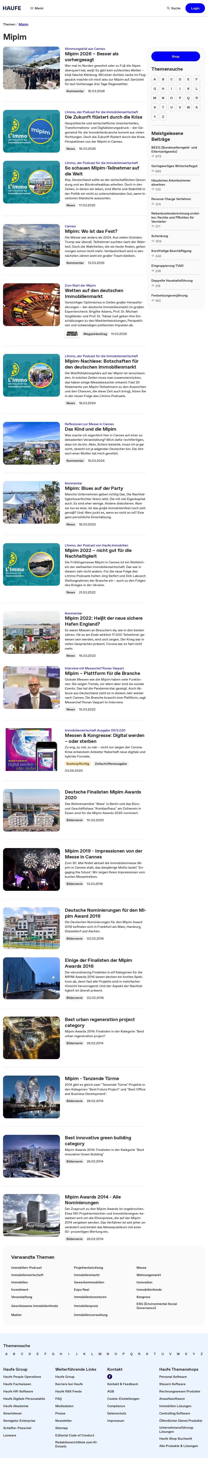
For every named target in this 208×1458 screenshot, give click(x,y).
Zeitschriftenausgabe (111, 764)
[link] (9, 24)
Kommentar (75, 91)
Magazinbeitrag (95, 334)
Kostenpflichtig (77, 764)
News (70, 149)
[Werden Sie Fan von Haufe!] (109, 1376)
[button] (195, 8)
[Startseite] (13, 8)
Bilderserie (74, 820)
